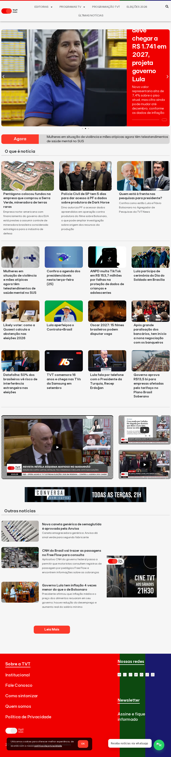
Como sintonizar (21, 696)
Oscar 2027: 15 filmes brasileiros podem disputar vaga (107, 329)
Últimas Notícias (91, 15)
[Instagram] (130, 674)
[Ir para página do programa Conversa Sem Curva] (85, 501)
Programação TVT (106, 7)
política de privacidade (48, 746)
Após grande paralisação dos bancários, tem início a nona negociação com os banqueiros (150, 333)
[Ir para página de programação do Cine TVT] (132, 596)
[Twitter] (136, 674)
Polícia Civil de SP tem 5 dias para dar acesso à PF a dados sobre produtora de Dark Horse (85, 198)
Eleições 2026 (137, 7)
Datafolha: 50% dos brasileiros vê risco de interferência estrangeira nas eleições (20, 383)
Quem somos (18, 706)
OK (83, 744)
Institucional (17, 675)
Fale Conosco (19, 685)
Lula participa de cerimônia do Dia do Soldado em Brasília (149, 276)
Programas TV (70, 7)
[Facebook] (141, 674)
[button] (167, 6)
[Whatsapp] (125, 674)
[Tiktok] (147, 674)
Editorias (41, 7)
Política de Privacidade (28, 717)
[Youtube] (119, 674)
